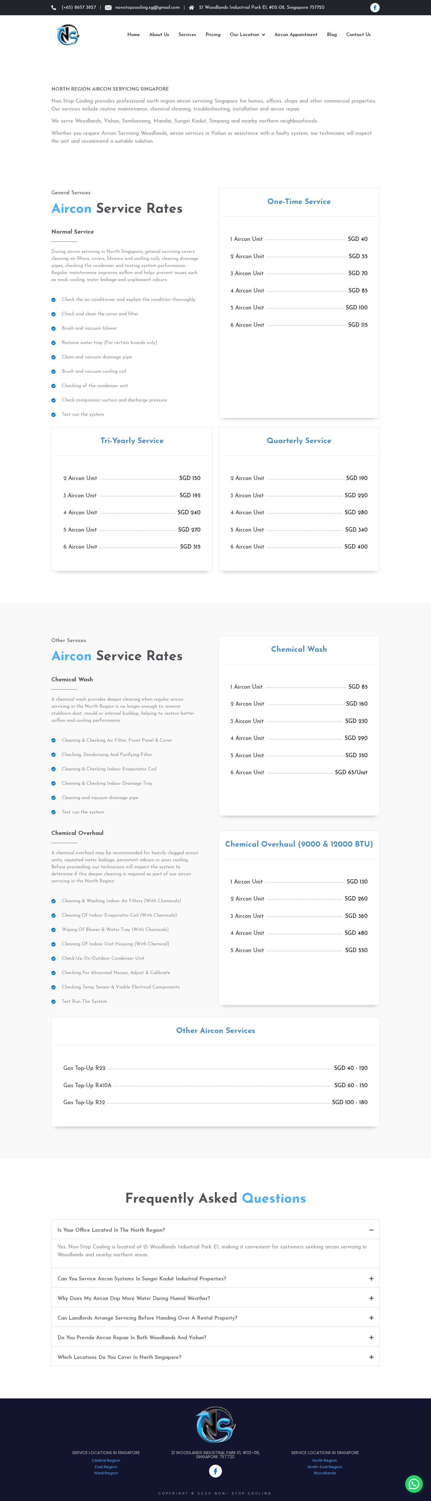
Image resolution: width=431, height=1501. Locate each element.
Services (187, 35)
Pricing (213, 35)
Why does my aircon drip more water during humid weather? (133, 1298)
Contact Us (358, 35)
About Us (159, 35)
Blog (332, 35)
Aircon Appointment (296, 35)
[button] (215, 1229)
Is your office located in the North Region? (111, 1230)
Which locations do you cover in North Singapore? (119, 1357)
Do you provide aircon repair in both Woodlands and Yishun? (131, 1338)
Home (133, 35)
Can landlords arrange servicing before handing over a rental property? (147, 1318)
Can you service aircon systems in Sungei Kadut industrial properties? (141, 1279)
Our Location (244, 35)
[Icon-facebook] (375, 7)
